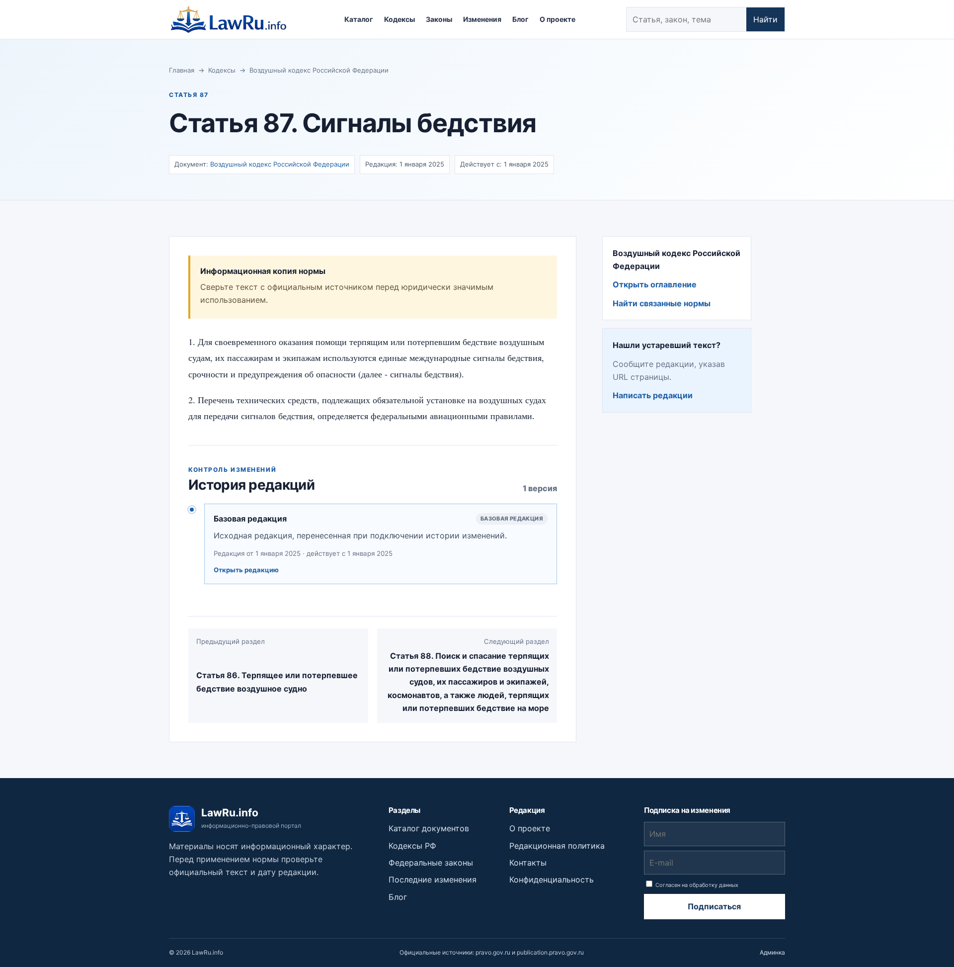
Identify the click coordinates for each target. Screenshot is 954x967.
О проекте (557, 19)
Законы (439, 19)
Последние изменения (433, 879)
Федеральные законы (431, 863)
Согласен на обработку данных (696, 884)
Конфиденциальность (551, 879)
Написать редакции (653, 395)
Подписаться (714, 906)
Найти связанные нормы (662, 303)
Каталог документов (429, 828)
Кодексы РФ (412, 846)
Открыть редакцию (246, 570)
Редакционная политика (557, 846)
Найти (765, 19)
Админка (772, 952)
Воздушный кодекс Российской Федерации (319, 70)
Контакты (528, 863)
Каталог (358, 19)
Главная (181, 70)
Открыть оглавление (655, 284)
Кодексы (399, 19)
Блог (520, 19)
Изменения (482, 19)
